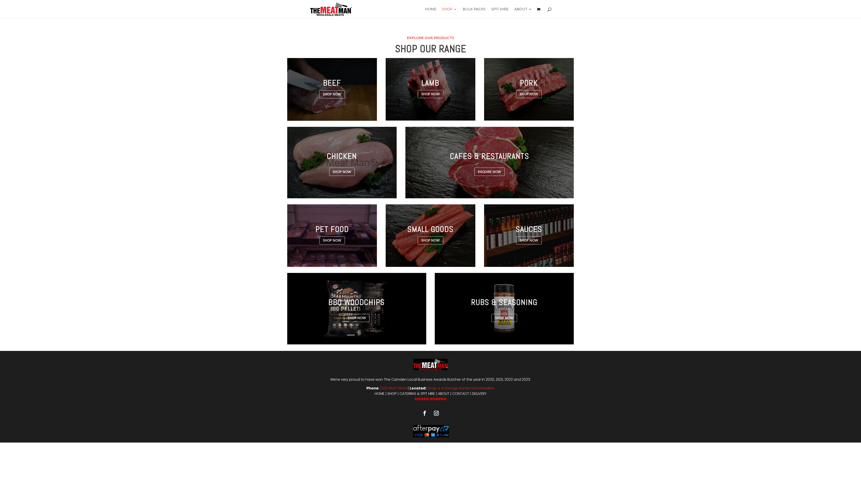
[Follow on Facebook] (425, 413)
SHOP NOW (332, 94)
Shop (447, 9)
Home (430, 9)
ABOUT (443, 393)
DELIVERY (479, 393)
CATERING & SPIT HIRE (417, 393)
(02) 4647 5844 (393, 388)
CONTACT (460, 393)
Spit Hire (500, 9)
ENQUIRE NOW (489, 171)
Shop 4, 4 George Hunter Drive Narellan (461, 388)
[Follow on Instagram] (436, 413)
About (520, 9)
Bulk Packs (474, 9)
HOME (380, 393)
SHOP (392, 393)
